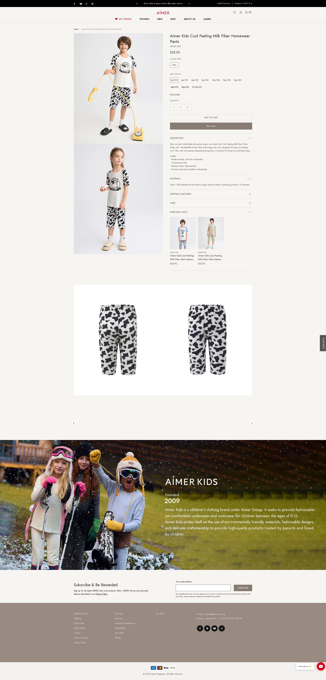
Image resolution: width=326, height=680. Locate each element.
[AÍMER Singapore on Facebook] (75, 3)
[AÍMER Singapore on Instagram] (87, 3)
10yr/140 (216, 80)
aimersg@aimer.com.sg (215, 614)
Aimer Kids (175, 46)
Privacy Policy (101, 594)
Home (76, 29)
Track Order (79, 623)
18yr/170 (174, 87)
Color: (176, 59)
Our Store (160, 613)
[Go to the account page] (239, 12)
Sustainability (120, 628)
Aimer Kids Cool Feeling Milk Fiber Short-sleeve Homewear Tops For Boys (182, 259)
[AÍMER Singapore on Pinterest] (92, 3)
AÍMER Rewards (223, 3)
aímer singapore (158, 673)
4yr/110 (184, 80)
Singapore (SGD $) (242, 3)
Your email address (184, 581)
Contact (77, 633)
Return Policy (79, 628)
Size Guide (175, 94)
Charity (118, 637)
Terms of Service (81, 637)
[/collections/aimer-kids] (163, 505)
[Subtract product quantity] (174, 107)
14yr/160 (237, 80)
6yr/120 (194, 80)
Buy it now (211, 126)
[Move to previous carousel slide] (74, 423)
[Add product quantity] (187, 107)
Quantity (174, 100)
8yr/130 (205, 80)
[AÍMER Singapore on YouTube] (81, 3)
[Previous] (137, 3)
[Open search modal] (234, 12)
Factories (119, 618)
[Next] (189, 3)
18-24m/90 (197, 87)
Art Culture (119, 633)
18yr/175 (185, 87)
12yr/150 (227, 80)
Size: (175, 74)
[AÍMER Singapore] (163, 12)
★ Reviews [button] (323, 343)
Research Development (125, 623)
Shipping (77, 618)
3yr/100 (174, 80)
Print (174, 65)
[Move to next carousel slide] (252, 423)
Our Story (119, 613)
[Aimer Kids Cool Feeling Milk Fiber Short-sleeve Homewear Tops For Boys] (183, 233)
